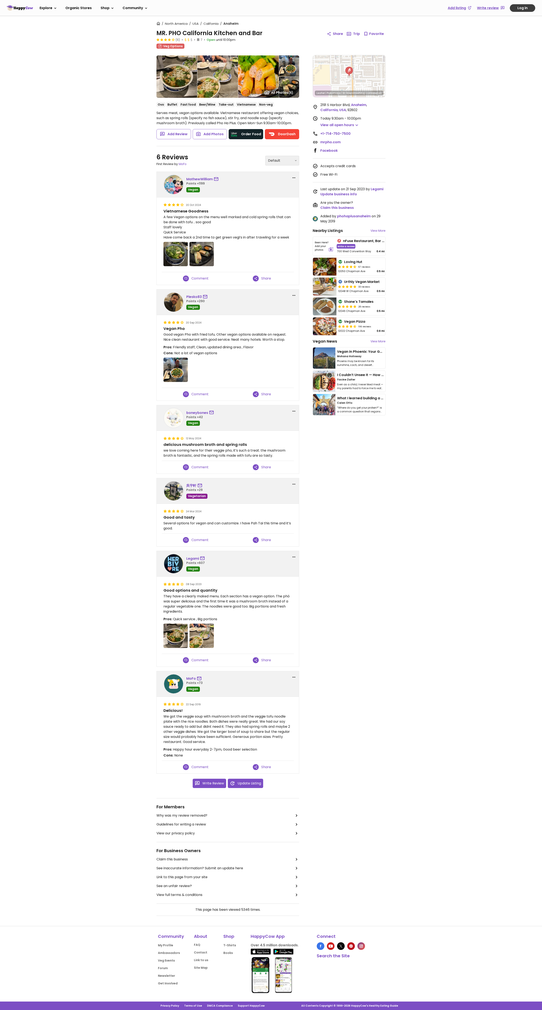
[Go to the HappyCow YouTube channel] (331, 946)
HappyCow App (268, 936)
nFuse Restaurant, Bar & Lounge (370, 240)
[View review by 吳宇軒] (173, 491)
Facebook (329, 150)
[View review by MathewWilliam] (173, 184)
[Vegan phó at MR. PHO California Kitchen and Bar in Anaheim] (175, 636)
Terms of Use (193, 1005)
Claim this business (172, 859)
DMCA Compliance (220, 1005)
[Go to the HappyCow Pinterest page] (351, 946)
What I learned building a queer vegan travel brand (381, 398)
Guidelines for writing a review (181, 824)
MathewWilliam (199, 179)
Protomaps (334, 93)
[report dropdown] (293, 177)
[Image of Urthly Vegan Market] (324, 286)
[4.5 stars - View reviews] (347, 267)
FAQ (197, 945)
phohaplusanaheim (354, 216)
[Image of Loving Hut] (324, 267)
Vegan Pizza (354, 321)
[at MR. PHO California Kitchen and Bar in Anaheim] (175, 254)
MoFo (183, 164)
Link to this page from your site (181, 877)
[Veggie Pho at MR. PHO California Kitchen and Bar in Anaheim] (175, 370)
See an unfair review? (174, 885)
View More (378, 231)
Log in (522, 8)
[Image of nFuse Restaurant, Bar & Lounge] (324, 246)
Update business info (338, 194)
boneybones (197, 412)
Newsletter (166, 976)
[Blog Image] (324, 358)
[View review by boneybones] (173, 418)
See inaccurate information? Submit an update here (199, 868)
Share (338, 33)
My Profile (165, 945)
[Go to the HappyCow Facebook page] (320, 946)
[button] (349, 71)
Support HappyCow (251, 1005)
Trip (356, 33)
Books (228, 953)
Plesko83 (194, 296)
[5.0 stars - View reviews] (347, 286)
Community (133, 8)
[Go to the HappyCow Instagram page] (361, 946)
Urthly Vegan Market (362, 281)
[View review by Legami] (173, 564)
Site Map (201, 968)
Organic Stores (78, 8)
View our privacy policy (175, 833)
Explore (46, 8)
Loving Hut (353, 261)
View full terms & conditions (179, 894)
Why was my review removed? (181, 815)
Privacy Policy (169, 1005)
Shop (105, 8)
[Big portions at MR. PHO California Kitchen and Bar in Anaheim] (201, 636)
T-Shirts (229, 945)
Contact (200, 952)
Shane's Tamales (358, 301)
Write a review (346, 246)
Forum (163, 968)
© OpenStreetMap (354, 93)
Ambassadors (169, 953)
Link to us (201, 960)
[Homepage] (20, 8)
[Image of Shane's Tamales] (324, 306)
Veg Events (166, 960)
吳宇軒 (191, 485)
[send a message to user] (217, 179)
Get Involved (168, 983)
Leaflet (321, 93)
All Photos (282, 92)
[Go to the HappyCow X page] (341, 946)
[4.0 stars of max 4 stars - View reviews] (165, 39)
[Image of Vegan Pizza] (324, 326)
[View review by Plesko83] (173, 302)
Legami (192, 558)
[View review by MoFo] (173, 684)
